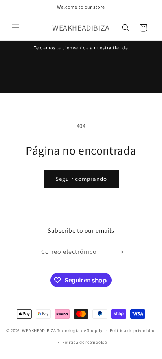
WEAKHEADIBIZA (39, 330)
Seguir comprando (81, 178)
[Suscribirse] (120, 252)
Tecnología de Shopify (80, 330)
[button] (15, 27)
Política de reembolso (84, 342)
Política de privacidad (133, 330)
